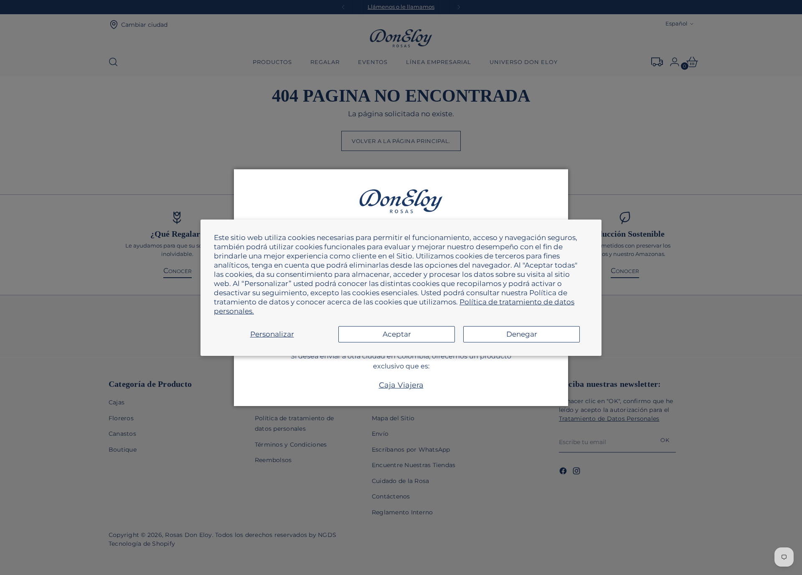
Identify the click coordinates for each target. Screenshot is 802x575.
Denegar (521, 334)
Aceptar (397, 334)
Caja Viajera (401, 385)
